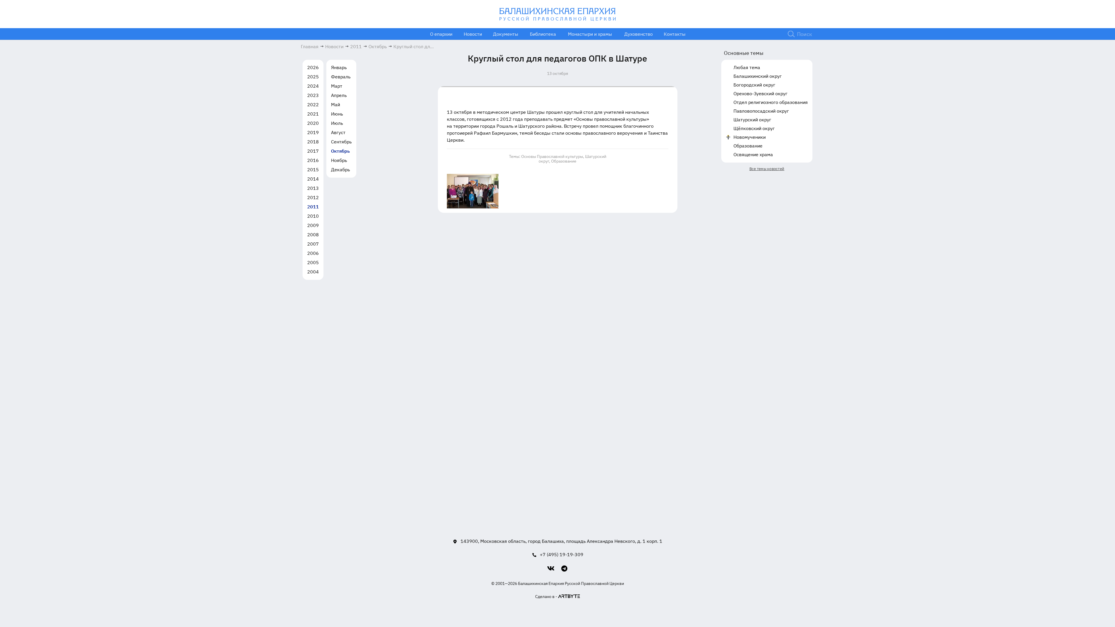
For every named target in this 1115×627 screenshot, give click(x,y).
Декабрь (340, 169)
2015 (313, 169)
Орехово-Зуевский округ (760, 93)
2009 (313, 225)
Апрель (339, 95)
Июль (337, 123)
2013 (313, 188)
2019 (313, 132)
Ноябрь (339, 160)
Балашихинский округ (757, 76)
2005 (313, 262)
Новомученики (749, 137)
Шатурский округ (752, 119)
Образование (563, 161)
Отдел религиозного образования (770, 102)
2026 (313, 67)
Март (336, 86)
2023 (313, 95)
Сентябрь (341, 142)
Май (335, 104)
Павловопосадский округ (761, 111)
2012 (313, 197)
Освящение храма (753, 154)
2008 (313, 234)
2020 (313, 123)
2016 (313, 160)
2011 (313, 207)
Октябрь (340, 151)
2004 (313, 272)
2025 (313, 77)
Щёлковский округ (754, 128)
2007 (313, 244)
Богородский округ (754, 85)
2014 (313, 179)
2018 (313, 142)
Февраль (340, 77)
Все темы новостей (766, 168)
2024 (313, 86)
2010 (313, 216)
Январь (339, 67)
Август (338, 132)
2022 (313, 104)
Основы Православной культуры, (552, 156)
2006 (313, 253)
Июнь (337, 114)
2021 (313, 114)
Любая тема (746, 67)
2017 (313, 151)
